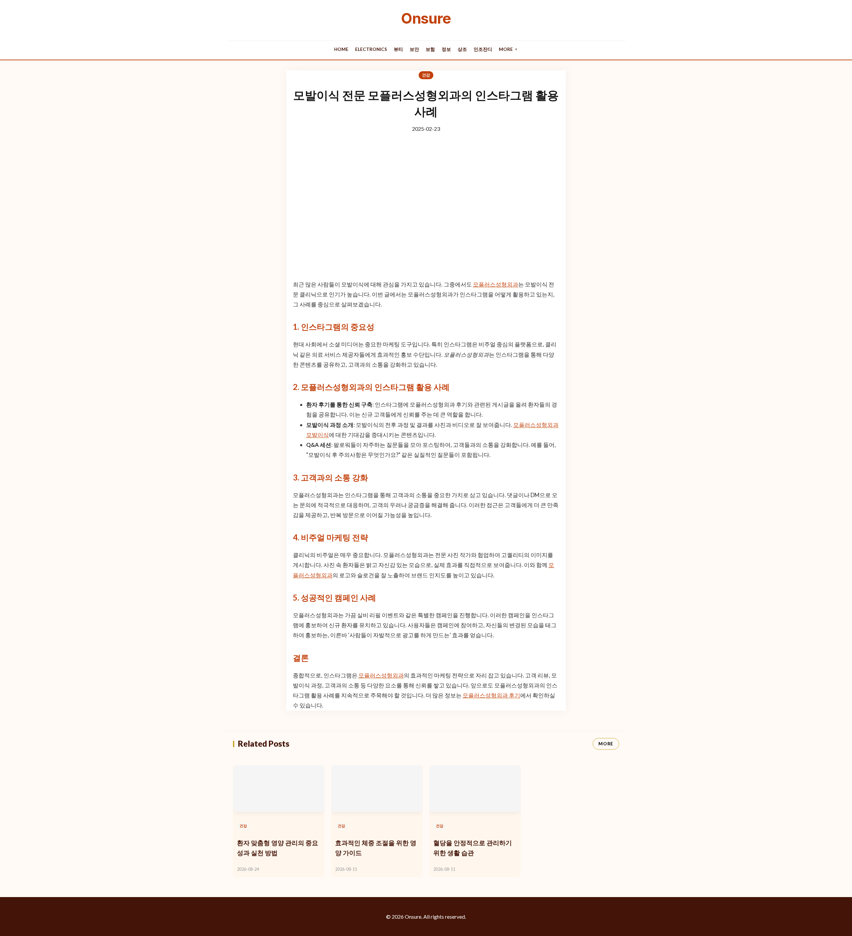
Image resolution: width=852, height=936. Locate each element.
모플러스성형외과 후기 (491, 695)
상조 (462, 49)
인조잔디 (483, 49)
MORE (605, 743)
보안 (414, 49)
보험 (430, 49)
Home (341, 49)
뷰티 (398, 49)
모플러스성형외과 (495, 284)
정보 (446, 49)
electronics (371, 49)
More (508, 49)
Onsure (426, 18)
